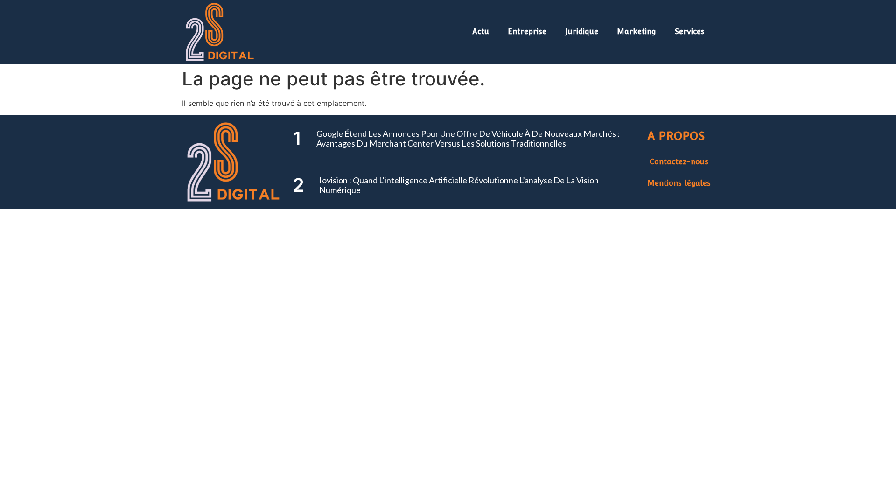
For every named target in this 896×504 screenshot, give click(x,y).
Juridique (581, 31)
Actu (480, 31)
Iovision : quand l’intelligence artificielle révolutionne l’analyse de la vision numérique (459, 185)
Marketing (636, 31)
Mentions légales (679, 183)
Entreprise (527, 31)
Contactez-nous (679, 161)
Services (690, 31)
